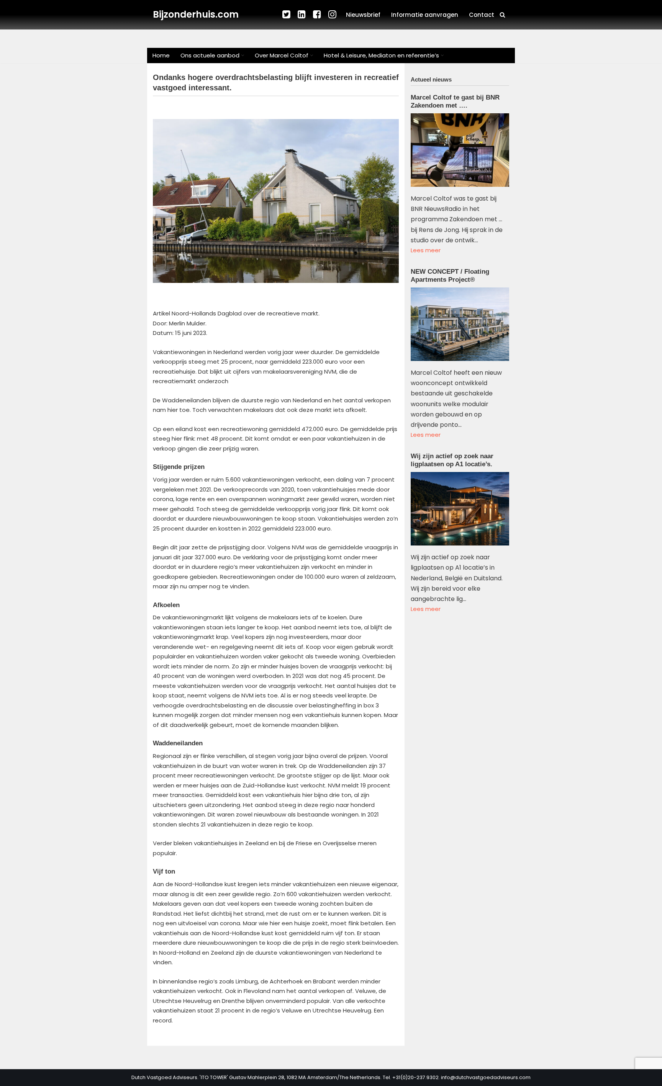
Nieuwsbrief (363, 15)
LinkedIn (302, 15)
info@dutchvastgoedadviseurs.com (486, 1077)
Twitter (287, 15)
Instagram (333, 15)
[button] (242, 55)
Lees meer (426, 250)
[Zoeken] (502, 15)
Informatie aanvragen (424, 15)
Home (161, 55)
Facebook (317, 15)
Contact (481, 15)
